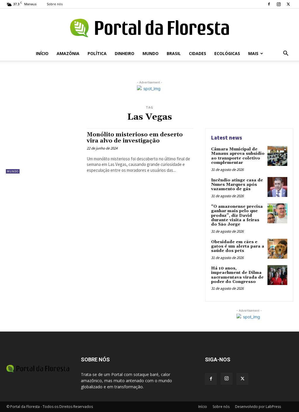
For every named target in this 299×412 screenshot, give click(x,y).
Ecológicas (227, 53)
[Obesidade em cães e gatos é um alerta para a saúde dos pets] (277, 249)
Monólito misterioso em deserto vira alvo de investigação (135, 137)
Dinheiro (124, 53)
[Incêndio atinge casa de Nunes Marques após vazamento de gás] (277, 187)
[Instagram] (278, 4)
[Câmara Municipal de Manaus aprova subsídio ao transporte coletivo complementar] (277, 156)
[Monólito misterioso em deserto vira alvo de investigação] (43, 151)
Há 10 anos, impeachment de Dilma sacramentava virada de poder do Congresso (237, 275)
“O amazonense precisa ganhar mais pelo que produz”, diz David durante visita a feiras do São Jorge (237, 215)
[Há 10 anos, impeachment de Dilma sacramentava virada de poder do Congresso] (277, 275)
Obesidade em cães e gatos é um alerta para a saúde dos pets (237, 246)
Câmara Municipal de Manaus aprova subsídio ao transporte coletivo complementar (238, 156)
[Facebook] (269, 4)
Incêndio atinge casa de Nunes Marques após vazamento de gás (237, 185)
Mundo (150, 53)
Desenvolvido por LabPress (258, 406)
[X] (288, 4)
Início (42, 53)
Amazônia (68, 53)
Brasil (174, 53)
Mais (253, 53)
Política (97, 53)
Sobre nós (54, 4)
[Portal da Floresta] (149, 28)
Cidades (197, 53)
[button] (286, 54)
